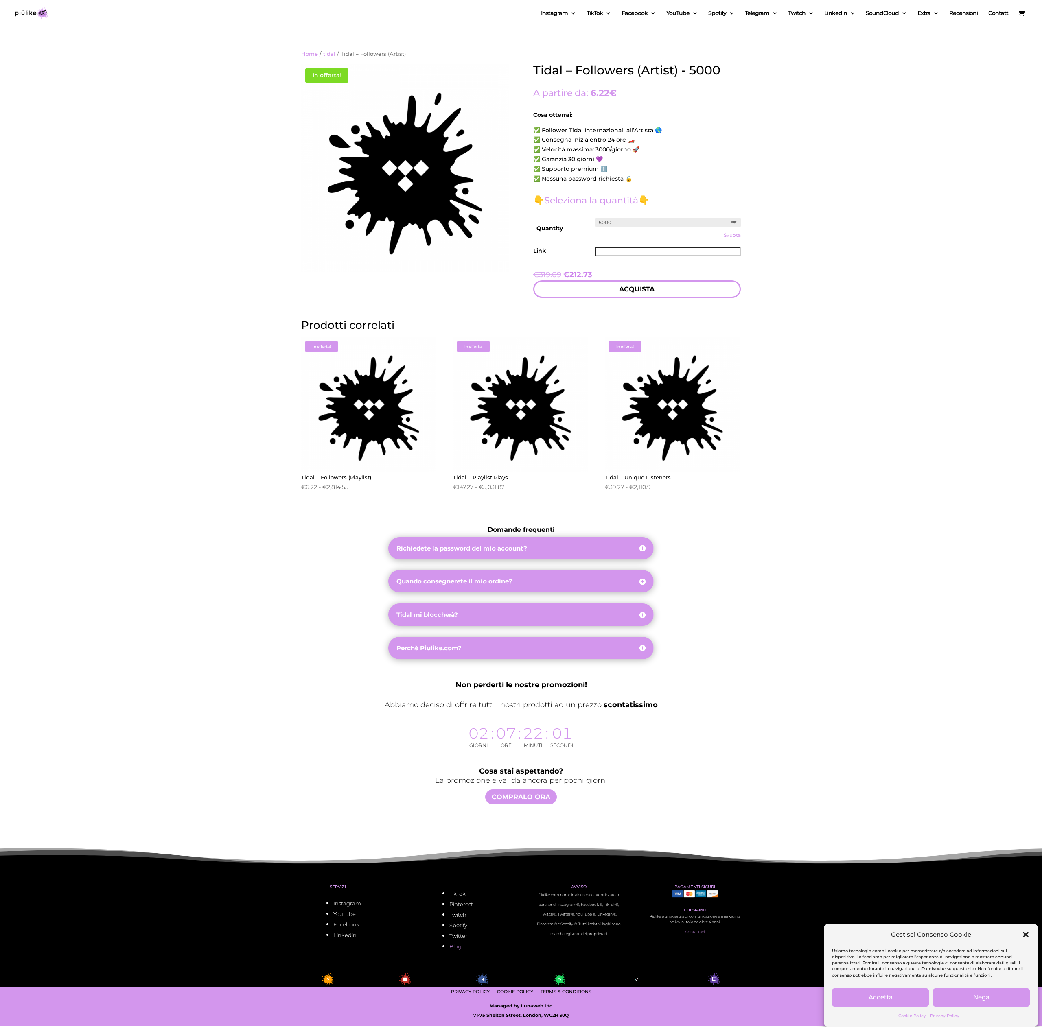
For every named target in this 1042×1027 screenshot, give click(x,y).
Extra (923, 13)
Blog (455, 946)
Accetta (881, 997)
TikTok (595, 13)
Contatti (998, 13)
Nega (981, 997)
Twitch (797, 13)
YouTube (678, 13)
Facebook (635, 13)
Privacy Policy (944, 1015)
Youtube (344, 914)
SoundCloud (882, 13)
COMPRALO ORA (521, 797)
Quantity (549, 228)
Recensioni (963, 13)
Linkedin (835, 13)
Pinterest (461, 904)
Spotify (717, 13)
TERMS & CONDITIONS (566, 991)
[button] (1026, 935)
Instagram (554, 13)
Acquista (637, 289)
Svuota (732, 235)
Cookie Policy (912, 1015)
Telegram (757, 13)
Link (539, 250)
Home (309, 54)
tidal (329, 54)
